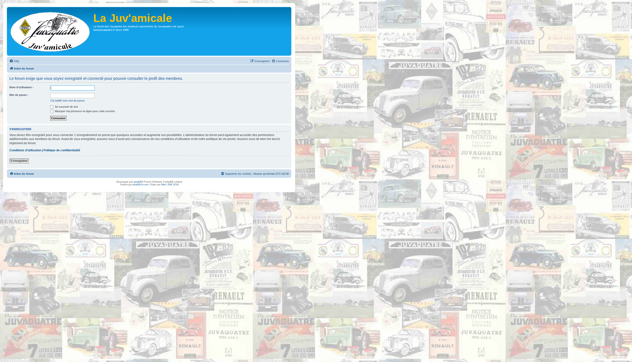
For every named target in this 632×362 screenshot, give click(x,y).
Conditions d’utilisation (25, 150)
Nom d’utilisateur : (21, 87)
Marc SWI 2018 (170, 184)
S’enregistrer (19, 161)
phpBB (138, 181)
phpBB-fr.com (140, 184)
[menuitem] (14, 61)
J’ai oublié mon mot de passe (67, 100)
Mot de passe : (18, 94)
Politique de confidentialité (61, 150)
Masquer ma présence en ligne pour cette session (84, 111)
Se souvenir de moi (66, 106)
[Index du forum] (50, 31)
